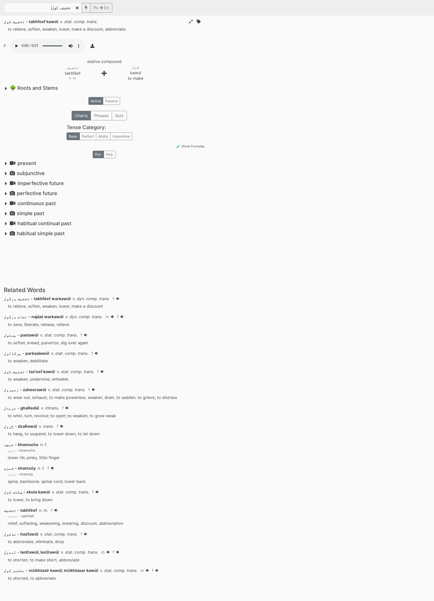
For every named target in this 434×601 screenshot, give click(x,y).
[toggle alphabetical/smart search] (86, 8)
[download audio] (92, 46)
